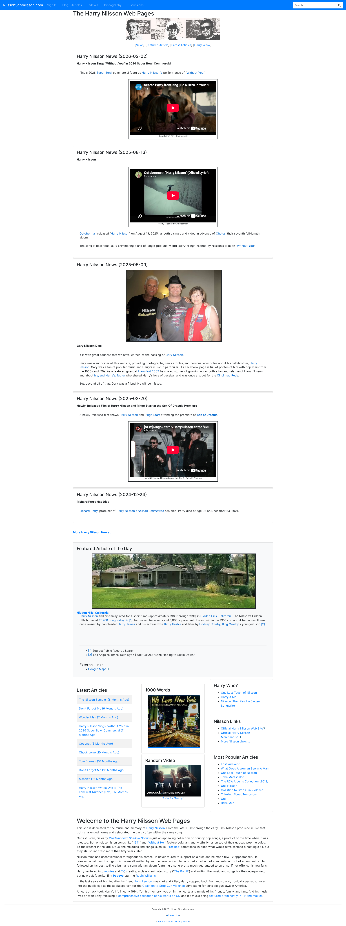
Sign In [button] (52, 5)
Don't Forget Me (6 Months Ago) (101, 708)
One (223, 798)
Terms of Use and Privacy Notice (173, 921)
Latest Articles (181, 45)
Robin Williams (146, 875)
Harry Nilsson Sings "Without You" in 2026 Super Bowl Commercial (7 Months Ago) (104, 730)
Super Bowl (104, 72)
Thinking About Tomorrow (239, 794)
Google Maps (97, 669)
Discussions (135, 5)
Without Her (156, 842)
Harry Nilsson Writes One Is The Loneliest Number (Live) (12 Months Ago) (103, 792)
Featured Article (157, 45)
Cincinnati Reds (227, 375)
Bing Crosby (230, 624)
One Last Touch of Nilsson (239, 692)
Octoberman (87, 233)
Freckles (173, 847)
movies (109, 871)
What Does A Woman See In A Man (245, 768)
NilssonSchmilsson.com (23, 5)
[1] (131, 620)
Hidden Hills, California (92, 612)
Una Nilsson (229, 785)
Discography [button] (113, 5)
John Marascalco (232, 777)
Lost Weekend (230, 764)
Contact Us (173, 915)
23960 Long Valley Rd (114, 620)
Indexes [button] (93, 5)
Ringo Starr (152, 415)
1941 (136, 842)
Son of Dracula (207, 415)
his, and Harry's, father (109, 375)
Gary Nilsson (174, 355)
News (139, 45)
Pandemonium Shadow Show (128, 838)
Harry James (126, 624)
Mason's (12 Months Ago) (96, 779)
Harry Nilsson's (152, 72)
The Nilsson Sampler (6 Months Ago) (104, 699)
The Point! (181, 871)
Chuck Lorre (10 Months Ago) (99, 752)
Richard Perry (88, 511)
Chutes (220, 233)
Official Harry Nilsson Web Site (242, 728)
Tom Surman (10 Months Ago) (99, 761)
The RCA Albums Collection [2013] (244, 781)
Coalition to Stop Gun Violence (242, 790)
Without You (195, 72)
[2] (263, 624)
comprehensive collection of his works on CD (149, 896)
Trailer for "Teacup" (173, 798)
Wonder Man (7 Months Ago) (98, 717)
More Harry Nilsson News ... (93, 532)
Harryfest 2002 (148, 371)
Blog (65, 5)
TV (122, 871)
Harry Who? (202, 45)
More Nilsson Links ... (235, 741)
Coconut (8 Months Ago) (96, 743)
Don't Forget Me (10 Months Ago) (102, 770)
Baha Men (227, 803)
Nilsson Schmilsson (151, 511)
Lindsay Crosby (209, 624)
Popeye (118, 875)
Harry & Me (228, 697)
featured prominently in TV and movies (235, 896)
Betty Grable (172, 624)
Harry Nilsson (120, 233)
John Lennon (143, 881)
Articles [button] (77, 5)
